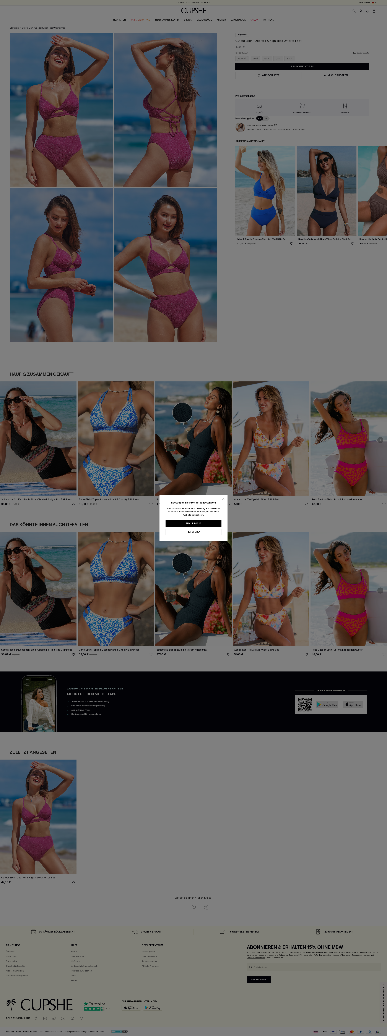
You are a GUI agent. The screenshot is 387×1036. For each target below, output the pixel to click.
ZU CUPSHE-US (193, 523)
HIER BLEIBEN (193, 532)
